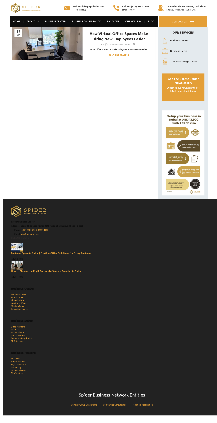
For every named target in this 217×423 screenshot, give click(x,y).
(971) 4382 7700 (140, 6)
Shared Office (17, 300)
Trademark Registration (21, 338)
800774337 (43, 230)
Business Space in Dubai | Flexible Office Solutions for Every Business (51, 253)
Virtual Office (17, 297)
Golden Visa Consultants (114, 405)
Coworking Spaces (19, 309)
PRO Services (17, 341)
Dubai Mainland (18, 327)
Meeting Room (17, 306)
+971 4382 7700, (30, 230)
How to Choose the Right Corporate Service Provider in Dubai (46, 271)
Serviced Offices (18, 303)
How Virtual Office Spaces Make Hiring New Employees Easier (119, 36)
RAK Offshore (17, 332)
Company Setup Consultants (84, 405)
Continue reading (118, 55)
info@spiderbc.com (93, 6)
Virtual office (119, 27)
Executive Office (18, 294)
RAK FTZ (15, 329)
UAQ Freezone (18, 335)
